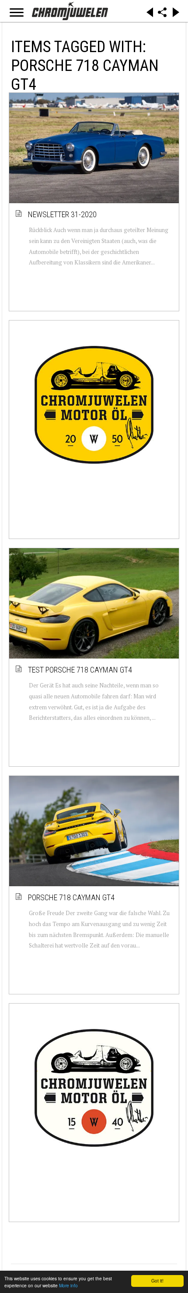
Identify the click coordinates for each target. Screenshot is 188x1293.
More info (68, 1285)
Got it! (157, 1280)
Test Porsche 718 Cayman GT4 (80, 669)
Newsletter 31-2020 (63, 214)
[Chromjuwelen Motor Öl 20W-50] (94, 405)
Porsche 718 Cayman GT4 (72, 897)
